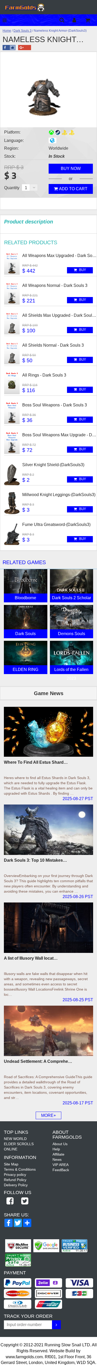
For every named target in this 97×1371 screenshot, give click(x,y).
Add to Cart (73, 189)
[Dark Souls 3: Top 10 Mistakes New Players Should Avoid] (48, 830)
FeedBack (61, 1170)
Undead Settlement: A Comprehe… (38, 1061)
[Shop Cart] (91, 20)
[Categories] (6, 20)
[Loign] (78, 20)
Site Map (11, 1164)
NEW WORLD (15, 1139)
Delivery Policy (16, 1185)
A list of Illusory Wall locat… (31, 958)
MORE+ (48, 1115)
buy (82, 270)
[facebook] (10, 1201)
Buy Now (71, 168)
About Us (60, 1144)
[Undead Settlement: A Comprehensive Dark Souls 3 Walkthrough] (48, 1031)
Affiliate (58, 1154)
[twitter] (25, 1201)
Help (56, 1149)
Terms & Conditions (20, 1169)
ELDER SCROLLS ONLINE (19, 1146)
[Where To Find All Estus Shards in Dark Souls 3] (48, 732)
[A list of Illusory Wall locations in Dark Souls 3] (48, 927)
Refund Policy (15, 1180)
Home (7, 30)
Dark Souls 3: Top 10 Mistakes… (35, 860)
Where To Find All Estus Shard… (36, 762)
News (57, 1159)
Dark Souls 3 (22, 30)
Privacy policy (15, 1174)
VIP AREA (61, 1165)
